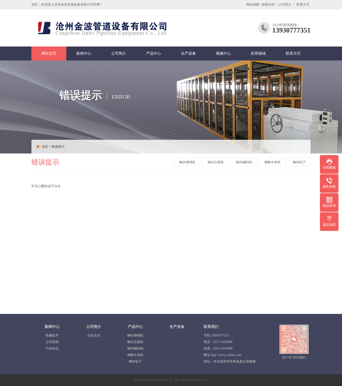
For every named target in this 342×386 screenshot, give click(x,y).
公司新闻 (52, 342)
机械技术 (52, 335)
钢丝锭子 (299, 162)
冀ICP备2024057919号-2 (191, 380)
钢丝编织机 (244, 162)
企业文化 (93, 335)
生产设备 (188, 53)
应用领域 (258, 53)
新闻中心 (83, 53)
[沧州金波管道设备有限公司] (100, 28)
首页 (45, 146)
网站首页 (48, 53)
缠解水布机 (272, 162)
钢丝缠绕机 (187, 162)
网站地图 (252, 4)
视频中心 (223, 53)
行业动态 (52, 348)
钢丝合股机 (216, 162)
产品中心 (153, 53)
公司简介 (285, 4)
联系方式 (302, 4)
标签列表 (268, 4)
